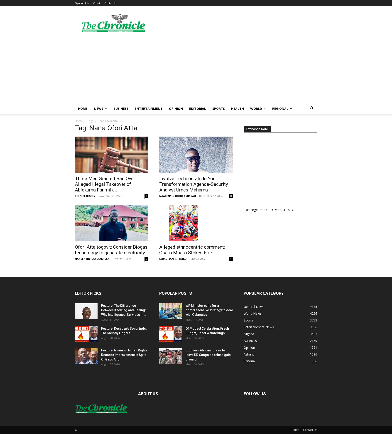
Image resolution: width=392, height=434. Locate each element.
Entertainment (149, 108)
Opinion (176, 108)
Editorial (197, 108)
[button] (311, 109)
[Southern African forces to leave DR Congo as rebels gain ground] (170, 356)
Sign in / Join (82, 3)
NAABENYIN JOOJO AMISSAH (177, 196)
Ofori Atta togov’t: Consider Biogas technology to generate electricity (111, 249)
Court (96, 3)
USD (269, 210)
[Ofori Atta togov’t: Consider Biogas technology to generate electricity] (111, 223)
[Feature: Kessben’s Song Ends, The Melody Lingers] (86, 334)
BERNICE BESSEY (85, 196)
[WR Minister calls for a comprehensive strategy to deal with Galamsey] (170, 311)
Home (83, 108)
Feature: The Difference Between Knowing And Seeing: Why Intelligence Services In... (123, 310)
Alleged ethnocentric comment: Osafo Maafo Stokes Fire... (192, 249)
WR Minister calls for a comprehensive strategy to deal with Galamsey (209, 310)
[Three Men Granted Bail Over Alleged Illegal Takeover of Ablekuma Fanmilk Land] (111, 155)
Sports (218, 108)
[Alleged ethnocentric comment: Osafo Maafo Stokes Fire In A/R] (196, 223)
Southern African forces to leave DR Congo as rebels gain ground (208, 354)
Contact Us (110, 3)
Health (237, 108)
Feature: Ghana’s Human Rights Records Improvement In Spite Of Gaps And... (124, 354)
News (98, 108)
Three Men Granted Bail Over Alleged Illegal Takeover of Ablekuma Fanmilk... (105, 184)
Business (120, 108)
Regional (280, 108)
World (256, 108)
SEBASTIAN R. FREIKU (173, 258)
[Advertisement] (196, 69)
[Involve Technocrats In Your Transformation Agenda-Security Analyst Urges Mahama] (196, 155)
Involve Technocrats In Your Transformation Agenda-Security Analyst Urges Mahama (193, 184)
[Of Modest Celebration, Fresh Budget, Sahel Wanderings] (170, 334)
